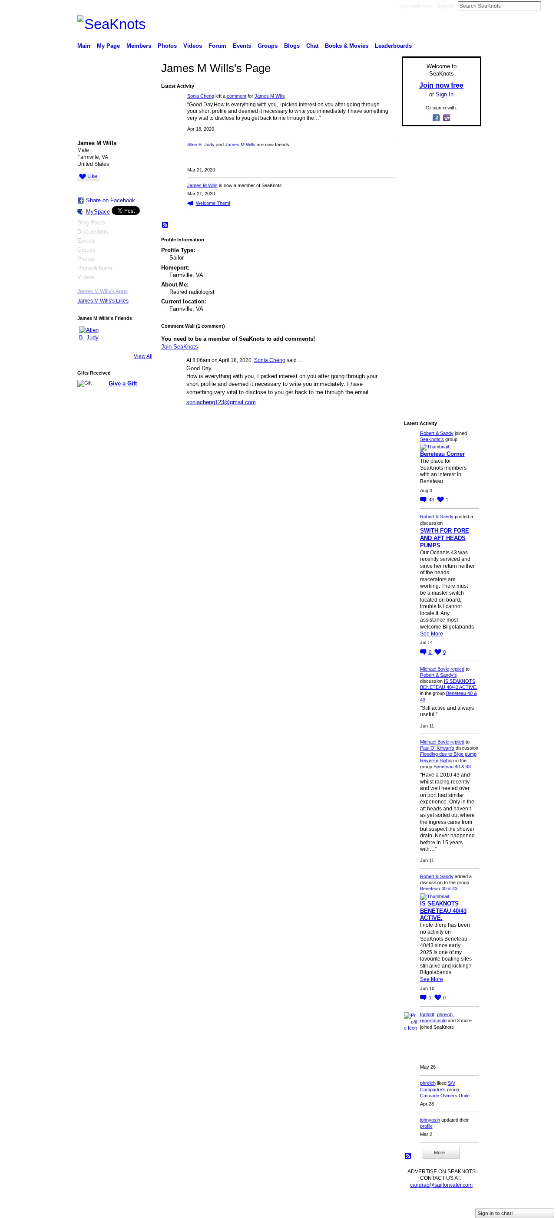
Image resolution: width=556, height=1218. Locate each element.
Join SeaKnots (179, 346)
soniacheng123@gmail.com (221, 402)
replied (457, 669)
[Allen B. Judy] (89, 336)
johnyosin (430, 1120)
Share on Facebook (110, 200)
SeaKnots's (432, 439)
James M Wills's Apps (102, 291)
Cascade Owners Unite (445, 1095)
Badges (383, 1208)
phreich (445, 1014)
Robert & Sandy (436, 433)
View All (143, 356)
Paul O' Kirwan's (437, 748)
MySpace (98, 211)
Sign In (445, 6)
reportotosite (433, 1020)
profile (426, 1126)
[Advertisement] (438, 263)
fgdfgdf (427, 1014)
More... (441, 1152)
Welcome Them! (213, 203)
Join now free (415, 6)
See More (431, 634)
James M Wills (270, 96)
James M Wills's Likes (103, 301)
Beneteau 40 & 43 (452, 766)
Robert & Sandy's (438, 675)
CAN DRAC (138, 1208)
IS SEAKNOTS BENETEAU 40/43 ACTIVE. (443, 911)
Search (547, 6)
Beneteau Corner (442, 454)
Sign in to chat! (495, 1213)
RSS (165, 225)
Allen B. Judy (201, 144)
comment (236, 96)
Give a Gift (123, 383)
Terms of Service (461, 1208)
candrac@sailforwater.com (441, 1185)
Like (92, 176)
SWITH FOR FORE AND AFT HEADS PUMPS (444, 538)
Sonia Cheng (200, 96)
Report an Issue (417, 1208)
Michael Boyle (434, 669)
